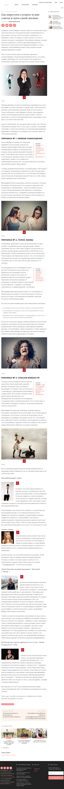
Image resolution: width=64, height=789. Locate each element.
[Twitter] (6, 25)
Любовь (15, 11)
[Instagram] (4, 768)
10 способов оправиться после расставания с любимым (24, 742)
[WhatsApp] (14, 25)
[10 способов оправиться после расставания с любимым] (24, 733)
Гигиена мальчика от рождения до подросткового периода (11, 715)
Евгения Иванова (14, 21)
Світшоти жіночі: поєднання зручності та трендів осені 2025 (58, 27)
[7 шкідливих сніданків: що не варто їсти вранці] (50, 22)
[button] (62, 7)
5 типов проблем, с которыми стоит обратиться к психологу (40, 151)
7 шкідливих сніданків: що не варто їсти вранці (57, 22)
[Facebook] (3, 25)
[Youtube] (11, 768)
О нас (35, 771)
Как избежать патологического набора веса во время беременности (58, 17)
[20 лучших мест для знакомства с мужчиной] (39, 733)
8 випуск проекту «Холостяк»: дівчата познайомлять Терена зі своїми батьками (23, 784)
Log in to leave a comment (8, 755)
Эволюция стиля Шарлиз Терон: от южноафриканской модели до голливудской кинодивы (35, 715)
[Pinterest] (10, 25)
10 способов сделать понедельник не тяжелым (22, 780)
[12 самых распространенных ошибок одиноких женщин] (8, 733)
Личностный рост (7, 704)
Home (2, 11)
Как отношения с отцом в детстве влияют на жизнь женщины (40, 389)
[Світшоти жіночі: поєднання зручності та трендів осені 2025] (50, 27)
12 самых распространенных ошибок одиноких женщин (9, 742)
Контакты (37, 769)
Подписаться (56, 777)
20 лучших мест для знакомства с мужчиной (39, 741)
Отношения (8, 11)
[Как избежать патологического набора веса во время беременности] (50, 16)
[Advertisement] (56, 56)
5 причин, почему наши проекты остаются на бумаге (39, 275)
